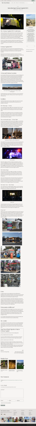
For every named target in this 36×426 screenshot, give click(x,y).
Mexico (18, 6)
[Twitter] (3, 414)
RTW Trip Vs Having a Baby (5, 351)
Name (2, 400)
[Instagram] (33, 0)
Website (18, 400)
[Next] (23, 365)
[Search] (34, 46)
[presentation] (4, 364)
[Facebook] (32, 0)
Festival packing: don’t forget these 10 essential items (20, 371)
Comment (3, 389)
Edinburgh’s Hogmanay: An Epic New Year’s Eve (12, 370)
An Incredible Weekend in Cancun (4, 370)
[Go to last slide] (0, 365)
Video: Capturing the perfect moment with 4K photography (19, 351)
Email (10, 400)
